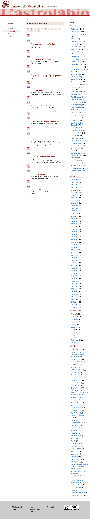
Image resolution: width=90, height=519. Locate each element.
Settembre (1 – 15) (77, 430)
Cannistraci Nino (76, 130)
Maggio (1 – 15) (76, 364)
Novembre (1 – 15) (77, 402)
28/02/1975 (74, 187)
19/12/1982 (74, 258)
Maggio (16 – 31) (76, 397)
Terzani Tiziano (76, 105)
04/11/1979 (74, 200)
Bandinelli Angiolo (77, 113)
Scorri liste (11, 31)
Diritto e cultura (76, 487)
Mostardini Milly (76, 135)
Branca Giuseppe (76, 67)
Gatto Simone (75, 115)
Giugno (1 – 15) (76, 385)
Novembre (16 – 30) (77, 370)
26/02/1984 (74, 302)
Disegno (73, 335)
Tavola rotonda (76, 340)
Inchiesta (74, 327)
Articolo (73, 314)
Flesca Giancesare (77, 107)
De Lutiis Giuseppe (77, 102)
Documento (74, 337)
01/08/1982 (74, 245)
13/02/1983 (74, 263)
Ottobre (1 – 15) (76, 372)
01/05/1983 (74, 276)
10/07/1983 (74, 286)
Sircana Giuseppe (76, 64)
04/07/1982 (74, 242)
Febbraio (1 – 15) (76, 380)
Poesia (73, 343)
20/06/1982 (74, 239)
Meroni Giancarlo (76, 163)
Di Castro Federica (77, 168)
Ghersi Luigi (75, 120)
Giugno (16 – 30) (76, 388)
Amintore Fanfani (76, 436)
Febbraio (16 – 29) (77, 490)
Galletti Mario (75, 59)
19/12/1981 (74, 237)
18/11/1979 (74, 203)
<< (28, 28)
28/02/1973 (74, 182)
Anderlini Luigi (75, 39)
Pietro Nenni (75, 456)
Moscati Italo (75, 158)
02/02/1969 (74, 179)
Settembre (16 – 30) (77, 410)
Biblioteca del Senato (17, 508)
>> (38, 30)
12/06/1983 (74, 284)
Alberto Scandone (76, 459)
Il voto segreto (75, 451)
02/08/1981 (74, 232)
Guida (10, 34)
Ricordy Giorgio (76, 92)
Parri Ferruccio (75, 31)
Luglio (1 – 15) (75, 425)
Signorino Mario (76, 62)
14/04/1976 (74, 193)
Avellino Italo (75, 44)
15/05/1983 (74, 278)
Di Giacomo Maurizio (77, 160)
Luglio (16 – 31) (76, 428)
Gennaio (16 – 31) (77, 362)
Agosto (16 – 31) (76, 359)
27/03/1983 (74, 271)
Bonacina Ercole (76, 47)
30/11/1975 (74, 190)
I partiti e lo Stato (76, 449)
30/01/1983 (74, 260)
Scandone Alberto (76, 82)
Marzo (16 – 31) (76, 400)
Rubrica (73, 316)
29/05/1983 (74, 281)
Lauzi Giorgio (75, 141)
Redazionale (75, 29)
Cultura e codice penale (78, 476)
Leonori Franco (76, 74)
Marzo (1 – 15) (75, 367)
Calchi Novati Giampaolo (79, 34)
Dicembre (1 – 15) (76, 485)
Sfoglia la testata (13, 26)
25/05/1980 (74, 216)
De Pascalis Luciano (77, 84)
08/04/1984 (74, 304)
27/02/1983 (74, 265)
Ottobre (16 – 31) (76, 405)
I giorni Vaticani (76, 349)
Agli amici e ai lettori (77, 352)
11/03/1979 (74, 195)
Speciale (74, 319)
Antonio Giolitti (75, 438)
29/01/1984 (74, 299)
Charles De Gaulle (77, 443)
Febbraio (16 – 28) (77, 420)
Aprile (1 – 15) (75, 375)
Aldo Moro (74, 433)
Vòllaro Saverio (76, 77)
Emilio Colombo (76, 446)
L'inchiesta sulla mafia (78, 423)
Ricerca (10, 28)
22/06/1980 (74, 219)
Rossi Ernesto (75, 97)
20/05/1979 (74, 198)
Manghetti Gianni (76, 94)
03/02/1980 (74, 208)
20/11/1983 (74, 297)
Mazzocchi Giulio (76, 133)
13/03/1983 (74, 268)
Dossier (73, 330)
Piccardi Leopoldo (77, 99)
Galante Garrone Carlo (78, 171)
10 (31, 30)
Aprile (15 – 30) (76, 462)
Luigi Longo (75, 454)
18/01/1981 (74, 226)
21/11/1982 (74, 252)
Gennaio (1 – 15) (76, 383)
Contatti (10, 36)
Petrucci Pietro (75, 118)
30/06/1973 (74, 185)
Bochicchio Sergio (77, 165)
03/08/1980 (74, 221)
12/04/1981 (74, 229)
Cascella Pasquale (77, 143)
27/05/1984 (74, 307)
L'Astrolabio (8, 18)
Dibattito (73, 324)
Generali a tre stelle (77, 495)
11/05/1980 (74, 213)
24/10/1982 (74, 247)
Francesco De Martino (78, 493)
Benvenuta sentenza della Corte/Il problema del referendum (79, 466)
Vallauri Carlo (75, 49)
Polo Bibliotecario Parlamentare (35, 509)
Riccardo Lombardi (77, 408)
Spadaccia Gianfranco (78, 52)
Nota (72, 332)
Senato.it (50, 507)
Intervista (74, 322)
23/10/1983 (74, 294)
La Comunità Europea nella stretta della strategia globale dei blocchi (79, 392)
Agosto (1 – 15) (76, 413)
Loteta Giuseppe (76, 56)
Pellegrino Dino (76, 79)
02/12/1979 (74, 205)
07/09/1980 (74, 224)
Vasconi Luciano (76, 41)
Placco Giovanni (76, 138)
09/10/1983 (74, 291)
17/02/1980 (74, 211)
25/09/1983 (74, 289)
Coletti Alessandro (77, 127)
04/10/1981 (74, 234)
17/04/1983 (74, 273)
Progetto (11, 23)
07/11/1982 (74, 250)
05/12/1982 (74, 255)
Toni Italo (74, 110)
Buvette (73, 441)
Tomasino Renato (76, 146)
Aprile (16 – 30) (76, 377)
